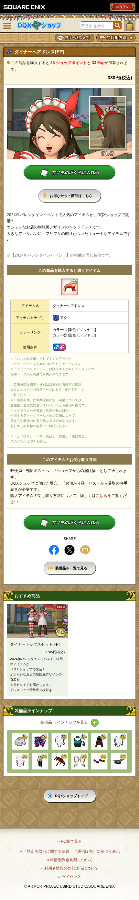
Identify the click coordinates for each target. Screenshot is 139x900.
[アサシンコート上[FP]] (99, 741)
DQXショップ (39, 25)
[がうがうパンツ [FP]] (40, 761)
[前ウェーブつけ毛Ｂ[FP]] (60, 741)
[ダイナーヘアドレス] (69, 287)
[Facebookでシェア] (54, 550)
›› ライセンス (69, 876)
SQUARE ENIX (24, 7)
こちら (101, 495)
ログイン (122, 6)
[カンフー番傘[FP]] (60, 761)
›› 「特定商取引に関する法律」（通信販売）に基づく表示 (69, 851)
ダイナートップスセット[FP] (34, 644)
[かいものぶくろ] (130, 25)
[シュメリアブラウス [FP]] (20, 741)
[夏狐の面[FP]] (40, 741)
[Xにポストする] (69, 550)
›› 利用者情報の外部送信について (70, 868)
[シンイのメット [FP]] (119, 761)
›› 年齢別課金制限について (70, 860)
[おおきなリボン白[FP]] (79, 761)
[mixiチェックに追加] (85, 550)
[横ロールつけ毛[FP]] (20, 761)
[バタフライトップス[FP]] (79, 741)
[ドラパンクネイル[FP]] (99, 761)
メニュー (7, 25)
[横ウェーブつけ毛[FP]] (119, 741)
